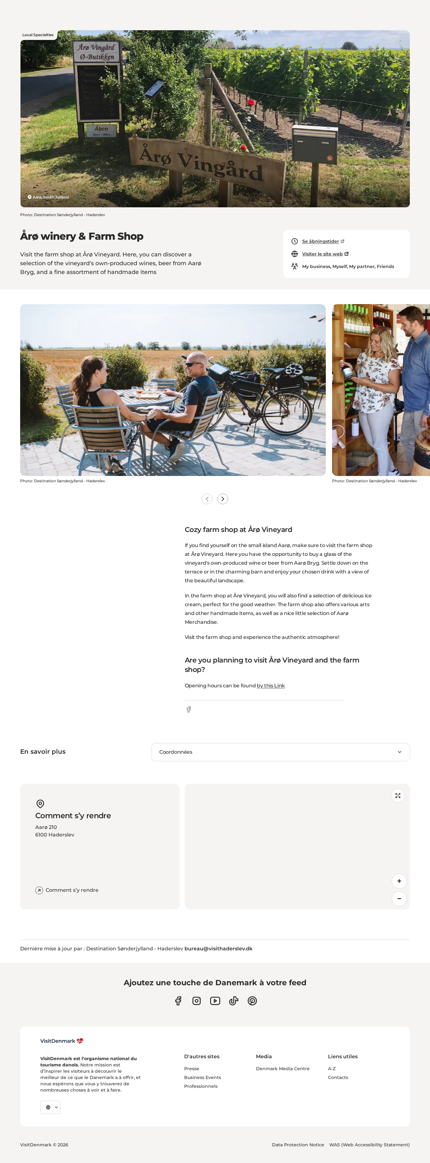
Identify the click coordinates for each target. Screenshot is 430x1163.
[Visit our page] (196, 1000)
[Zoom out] (399, 898)
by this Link (271, 686)
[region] (297, 846)
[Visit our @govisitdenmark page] (233, 1000)
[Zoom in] (399, 881)
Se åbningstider (320, 241)
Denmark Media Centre (283, 1068)
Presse (191, 1068)
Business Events (202, 1077)
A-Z (332, 1068)
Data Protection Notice (298, 1145)
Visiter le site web (322, 254)
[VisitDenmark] (61, 1041)
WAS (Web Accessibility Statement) (369, 1145)
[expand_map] (398, 795)
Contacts (338, 1077)
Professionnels (201, 1086)
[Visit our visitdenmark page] (215, 1000)
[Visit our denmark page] (178, 1000)
